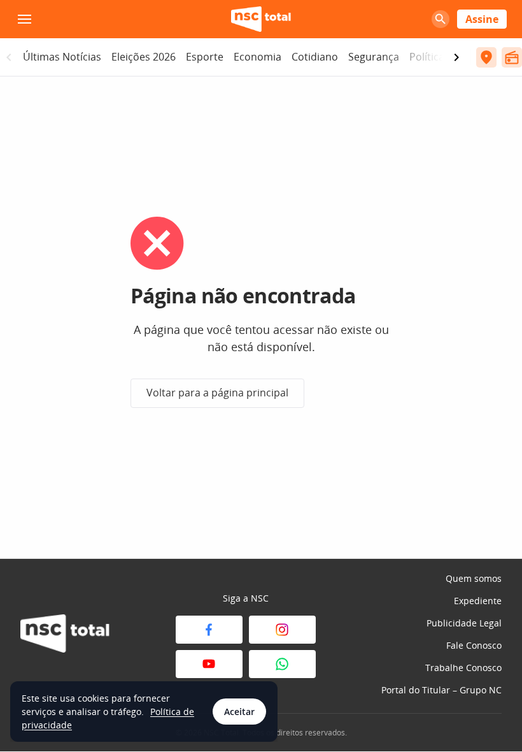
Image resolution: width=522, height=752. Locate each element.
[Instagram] (282, 630)
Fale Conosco (474, 645)
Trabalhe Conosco (463, 668)
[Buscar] (440, 19)
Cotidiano (315, 57)
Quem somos (474, 578)
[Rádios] (512, 57)
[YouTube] (209, 664)
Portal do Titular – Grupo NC (441, 690)
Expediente (478, 601)
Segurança (373, 57)
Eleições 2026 (143, 57)
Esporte (204, 57)
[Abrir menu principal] (24, 19)
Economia (257, 57)
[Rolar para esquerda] (9, 57)
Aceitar (239, 711)
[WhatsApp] (282, 664)
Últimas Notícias (62, 57)
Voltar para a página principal (217, 393)
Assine (481, 19)
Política (426, 57)
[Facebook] (209, 630)
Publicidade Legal (464, 623)
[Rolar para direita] (456, 57)
